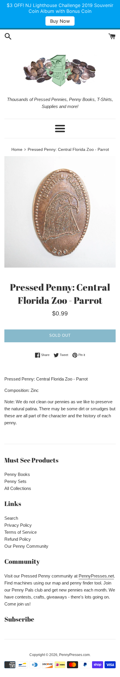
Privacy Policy (18, 525)
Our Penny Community (26, 546)
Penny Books (17, 474)
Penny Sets (15, 481)
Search (11, 518)
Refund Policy (17, 539)
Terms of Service (20, 532)
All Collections (17, 488)
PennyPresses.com (74, 655)
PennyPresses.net (96, 575)
